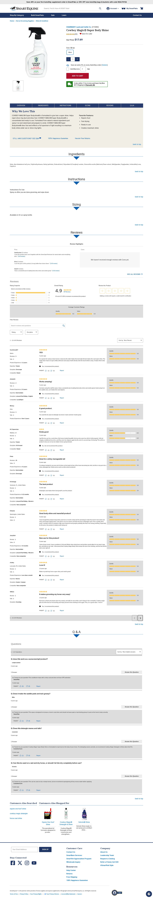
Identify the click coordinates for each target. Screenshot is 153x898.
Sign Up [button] (45, 849)
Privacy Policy (24, 894)
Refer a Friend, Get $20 (109, 862)
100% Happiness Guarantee (58, 138)
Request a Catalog (107, 859)
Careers (79, 894)
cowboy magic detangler (19, 814)
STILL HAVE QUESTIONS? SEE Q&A (26, 138)
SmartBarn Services (74, 855)
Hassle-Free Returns (82, 138)
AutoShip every (80, 69)
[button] (100, 8)
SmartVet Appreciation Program (78, 859)
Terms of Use (14, 894)
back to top (137, 144)
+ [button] (77, 59)
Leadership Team (107, 855)
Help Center (71, 870)
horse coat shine (16, 818)
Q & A (132, 105)
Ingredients (43, 105)
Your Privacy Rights (36, 894)
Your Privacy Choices (52, 894)
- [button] (68, 59)
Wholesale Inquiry (73, 862)
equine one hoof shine (18, 809)
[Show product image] (36, 52)
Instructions (65, 105)
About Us (104, 852)
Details (104, 65)
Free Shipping (71, 877)
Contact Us (70, 852)
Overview (21, 105)
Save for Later (87, 34)
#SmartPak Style (106, 865)
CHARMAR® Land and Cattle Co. (78, 27)
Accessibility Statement (68, 894)
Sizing (87, 105)
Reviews (109, 105)
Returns (69, 874)
